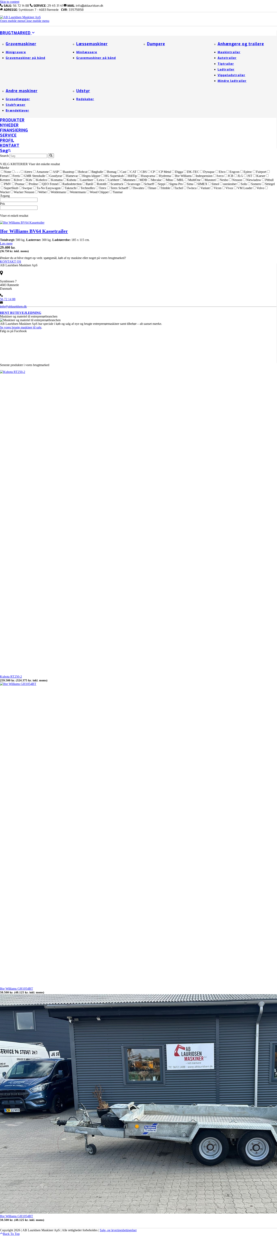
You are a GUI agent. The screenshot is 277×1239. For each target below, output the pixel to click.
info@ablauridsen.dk (13, 306)
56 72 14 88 (7, 299)
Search (4, 155)
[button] (24, 21)
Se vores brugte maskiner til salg (20, 327)
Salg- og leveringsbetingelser (118, 1230)
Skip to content (9, 1)
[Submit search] (51, 155)
